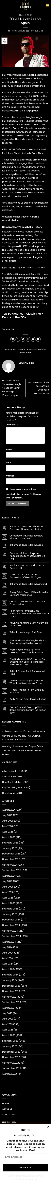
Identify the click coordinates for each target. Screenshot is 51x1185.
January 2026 (9, 848)
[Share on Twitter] (23, 339)
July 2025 (7, 881)
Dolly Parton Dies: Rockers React (27, 699)
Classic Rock (25, 15)
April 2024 (7, 963)
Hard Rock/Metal (11, 782)
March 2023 (8, 1035)
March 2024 (8, 969)
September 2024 (11, 936)
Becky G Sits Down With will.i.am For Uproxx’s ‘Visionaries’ (29, 593)
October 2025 (10, 864)
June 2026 (7, 820)
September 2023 (11, 1002)
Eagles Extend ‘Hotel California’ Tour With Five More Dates (23, 750)
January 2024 (9, 980)
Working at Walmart (13, 746)
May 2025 (7, 892)
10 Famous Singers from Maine (26, 545)
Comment (12, 424)
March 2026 (8, 837)
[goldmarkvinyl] (25, 5)
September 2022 (11, 1068)
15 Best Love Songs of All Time (25, 632)
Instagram (25, 285)
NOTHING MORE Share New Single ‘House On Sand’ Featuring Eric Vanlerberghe (11, 388)
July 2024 (7, 947)
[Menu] (4, 4)
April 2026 (7, 831)
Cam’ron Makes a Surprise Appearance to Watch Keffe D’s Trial (27, 556)
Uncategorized (10, 793)
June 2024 (8, 952)
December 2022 (11, 1051)
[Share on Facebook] (17, 339)
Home (5, 1103)
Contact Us (8, 1114)
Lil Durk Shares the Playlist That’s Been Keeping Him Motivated (27, 642)
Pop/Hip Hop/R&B (12, 787)
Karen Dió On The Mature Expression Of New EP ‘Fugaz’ (25, 576)
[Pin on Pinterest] (33, 339)
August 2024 (9, 941)
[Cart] (47, 5)
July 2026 (7, 815)
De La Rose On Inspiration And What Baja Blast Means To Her (26, 682)
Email (9, 462)
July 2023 (7, 1013)
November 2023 (11, 991)
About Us (7, 1108)
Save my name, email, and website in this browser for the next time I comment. (24, 493)
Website (10, 475)
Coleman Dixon (10, 731)
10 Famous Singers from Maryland (28, 584)
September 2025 (11, 870)
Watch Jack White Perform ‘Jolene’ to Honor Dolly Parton (26, 651)
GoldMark (38, 31)
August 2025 (9, 875)
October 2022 (10, 1062)
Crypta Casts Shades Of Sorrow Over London (27, 603)
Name (9, 449)
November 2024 (11, 925)
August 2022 (9, 1073)
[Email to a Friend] (28, 339)
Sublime (43, 103)
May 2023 (7, 1024)
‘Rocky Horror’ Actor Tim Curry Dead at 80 (26, 566)
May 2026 (7, 826)
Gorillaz (6, 242)
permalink (27, 352)
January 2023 (9, 1046)
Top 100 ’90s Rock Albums (30, 267)
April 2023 (7, 1029)
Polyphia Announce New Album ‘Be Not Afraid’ (28, 624)
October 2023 (10, 996)
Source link (8, 329)
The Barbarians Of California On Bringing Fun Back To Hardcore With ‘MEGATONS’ (27, 662)
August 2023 (9, 1007)
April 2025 (7, 897)
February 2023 (10, 1040)
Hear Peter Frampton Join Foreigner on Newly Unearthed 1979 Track (29, 613)
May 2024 (7, 958)
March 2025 (8, 903)
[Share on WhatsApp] (12, 339)
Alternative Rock (11, 771)
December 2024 (11, 919)
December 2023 (11, 985)
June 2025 (7, 886)
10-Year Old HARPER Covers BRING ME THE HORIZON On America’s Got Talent (23, 735)
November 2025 (11, 859)
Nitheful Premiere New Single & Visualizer (26, 691)
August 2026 (9, 809)
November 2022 (11, 1057)
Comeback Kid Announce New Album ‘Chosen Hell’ (26, 537)
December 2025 (11, 853)
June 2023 (7, 1018)
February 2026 (10, 842)
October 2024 (10, 930)
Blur (4, 75)
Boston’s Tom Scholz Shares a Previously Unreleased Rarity (26, 527)
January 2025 (9, 914)
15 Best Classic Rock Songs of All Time (27, 672)
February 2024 (10, 974)
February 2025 (10, 908)
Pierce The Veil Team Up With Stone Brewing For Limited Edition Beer (27, 710)
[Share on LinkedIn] (38, 339)
